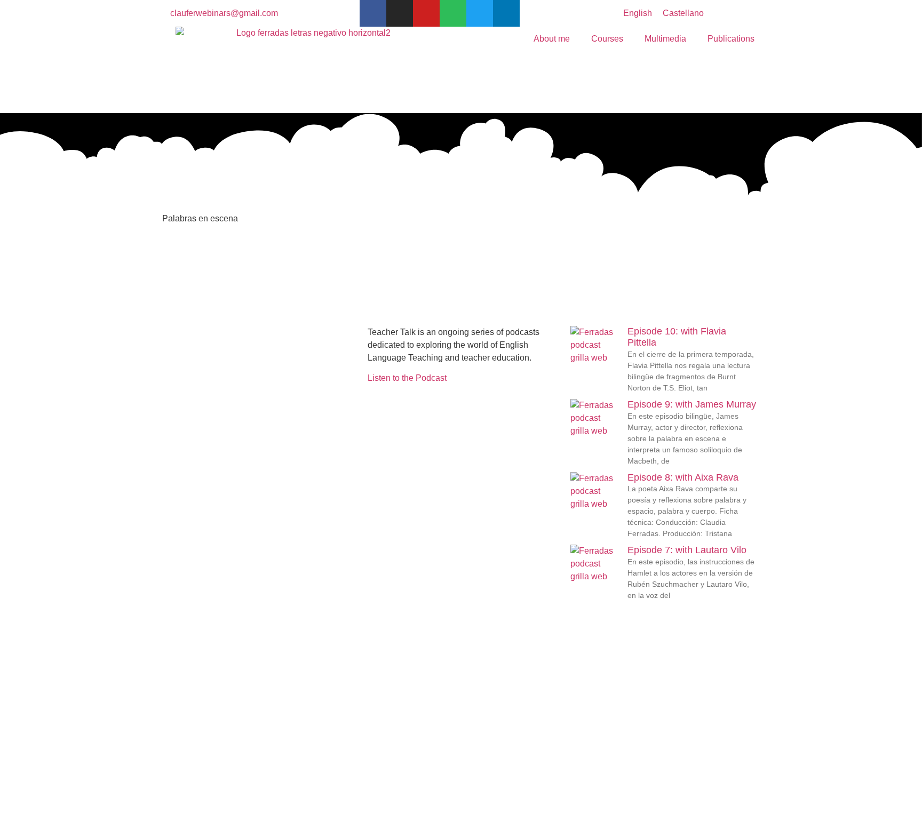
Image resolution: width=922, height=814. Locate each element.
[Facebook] (373, 13)
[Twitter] (479, 13)
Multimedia (665, 38)
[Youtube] (426, 13)
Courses (607, 38)
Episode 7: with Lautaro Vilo (686, 550)
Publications (731, 38)
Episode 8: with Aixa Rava (682, 477)
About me (552, 38)
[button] (168, 332)
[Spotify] (453, 13)
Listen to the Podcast (407, 377)
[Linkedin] (506, 13)
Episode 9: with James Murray (691, 404)
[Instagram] (399, 13)
